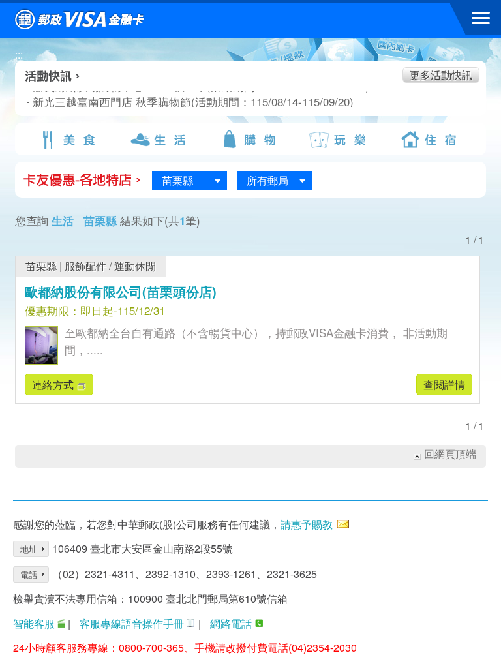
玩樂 (341, 140)
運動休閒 (135, 265)
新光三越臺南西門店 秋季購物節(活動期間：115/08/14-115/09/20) (163, 102)
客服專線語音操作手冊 (132, 623)
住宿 (431, 140)
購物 (250, 140)
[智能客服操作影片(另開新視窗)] (61, 623)
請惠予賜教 (307, 524)
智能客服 (34, 623)
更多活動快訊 (441, 74)
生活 (160, 140)
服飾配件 (85, 265)
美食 (70, 140)
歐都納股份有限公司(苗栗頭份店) (121, 291)
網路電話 (231, 623)
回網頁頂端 (450, 454)
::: (19, 54)
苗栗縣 (41, 265)
